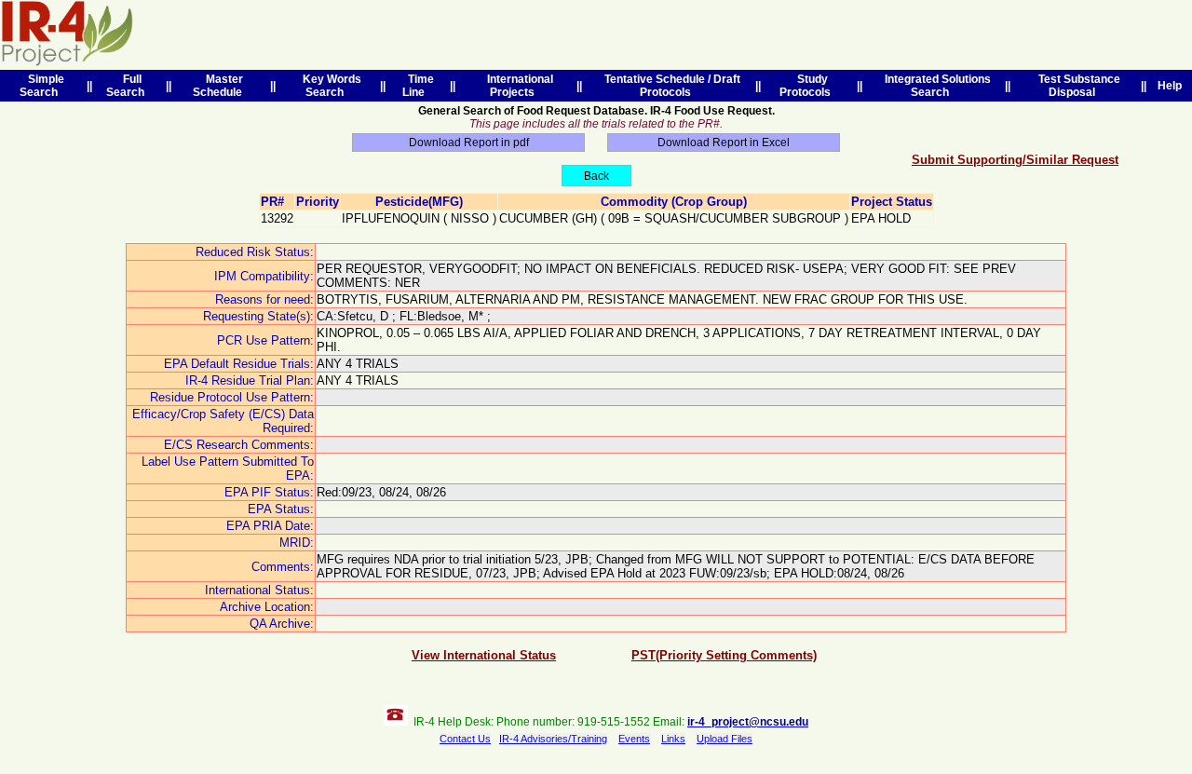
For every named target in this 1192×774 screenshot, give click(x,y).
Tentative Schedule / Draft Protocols (669, 86)
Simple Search (42, 86)
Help (1169, 85)
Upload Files (724, 738)
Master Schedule (220, 86)
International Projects (517, 86)
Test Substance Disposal (1076, 86)
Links (673, 738)
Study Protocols (807, 86)
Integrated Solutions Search (935, 86)
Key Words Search (329, 86)
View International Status (484, 655)
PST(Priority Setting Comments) (724, 655)
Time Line (418, 86)
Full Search (128, 86)
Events (634, 738)
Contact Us (465, 738)
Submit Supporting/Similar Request (1015, 160)
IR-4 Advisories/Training (553, 738)
